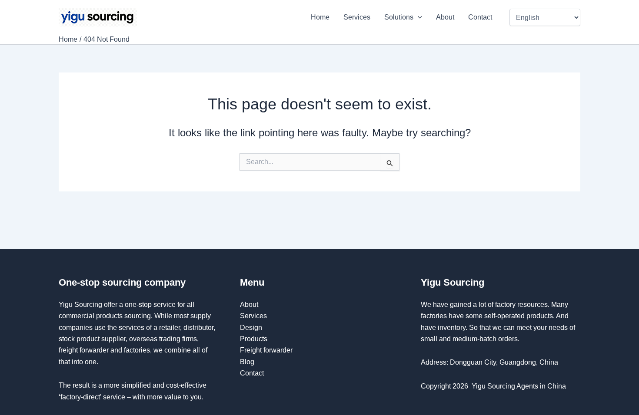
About (445, 17)
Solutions (398, 17)
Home (320, 17)
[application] (417, 17)
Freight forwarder (266, 350)
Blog (247, 362)
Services (356, 17)
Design (251, 327)
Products (253, 339)
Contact (481, 17)
